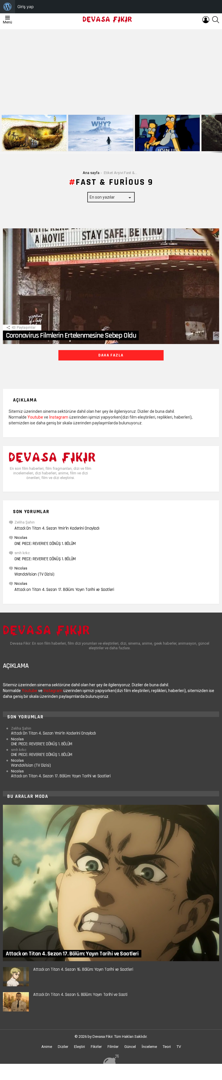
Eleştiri (79, 1046)
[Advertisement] (111, 69)
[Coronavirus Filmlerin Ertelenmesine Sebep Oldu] (111, 286)
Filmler (113, 1046)
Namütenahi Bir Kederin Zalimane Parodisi (30, 144)
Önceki (3, 133)
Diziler (63, 1046)
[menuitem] (7, 6)
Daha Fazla (110, 355)
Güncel (130, 1046)
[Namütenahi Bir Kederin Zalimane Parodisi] (34, 133)
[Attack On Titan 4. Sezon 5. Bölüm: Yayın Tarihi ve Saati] (16, 1001)
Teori (167, 1046)
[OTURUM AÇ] (205, 19)
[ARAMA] (215, 19)
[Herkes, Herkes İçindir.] (167, 133)
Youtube (35, 417)
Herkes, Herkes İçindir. (156, 146)
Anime (46, 1046)
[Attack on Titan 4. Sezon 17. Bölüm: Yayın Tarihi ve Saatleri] (111, 883)
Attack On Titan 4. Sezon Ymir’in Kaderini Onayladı (56, 528)
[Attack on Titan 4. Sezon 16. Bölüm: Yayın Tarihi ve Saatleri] (16, 976)
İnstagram (58, 417)
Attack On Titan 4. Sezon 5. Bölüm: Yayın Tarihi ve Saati (80, 994)
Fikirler (96, 1046)
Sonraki (219, 133)
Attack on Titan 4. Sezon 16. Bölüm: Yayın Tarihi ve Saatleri (83, 969)
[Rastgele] (111, 1059)
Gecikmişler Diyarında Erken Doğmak (99, 146)
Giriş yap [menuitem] (25, 6)
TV (179, 1046)
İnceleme (149, 1046)
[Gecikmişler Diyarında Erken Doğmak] (100, 133)
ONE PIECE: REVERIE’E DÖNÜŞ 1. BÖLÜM (45, 543)
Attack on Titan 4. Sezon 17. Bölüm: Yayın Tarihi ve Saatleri (64, 589)
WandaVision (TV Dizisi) (34, 574)
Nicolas (20, 537)
